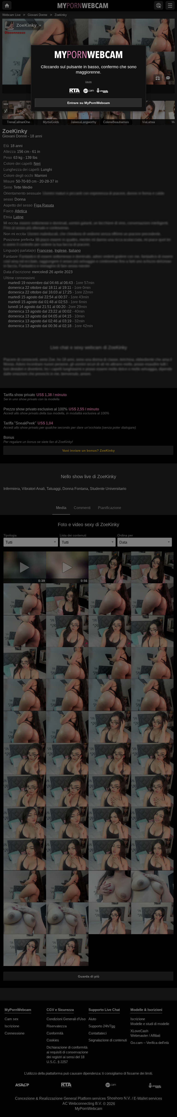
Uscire (88, 81)
